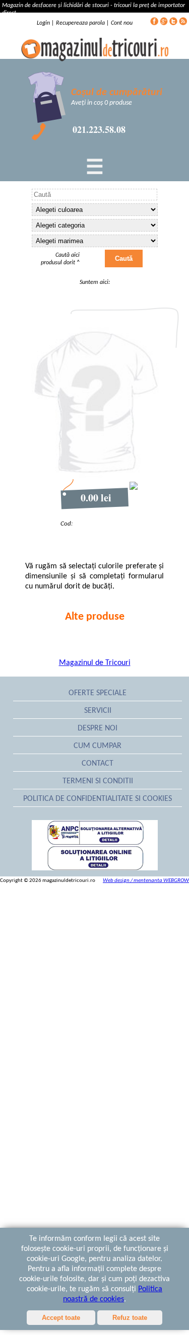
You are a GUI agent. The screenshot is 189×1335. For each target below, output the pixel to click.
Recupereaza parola (80, 23)
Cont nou (122, 23)
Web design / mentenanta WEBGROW (146, 880)
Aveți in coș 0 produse (101, 103)
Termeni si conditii (97, 781)
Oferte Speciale (98, 693)
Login (44, 23)
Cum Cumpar (97, 746)
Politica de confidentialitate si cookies (97, 799)
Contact (97, 764)
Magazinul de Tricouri (95, 663)
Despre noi (97, 728)
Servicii (97, 711)
